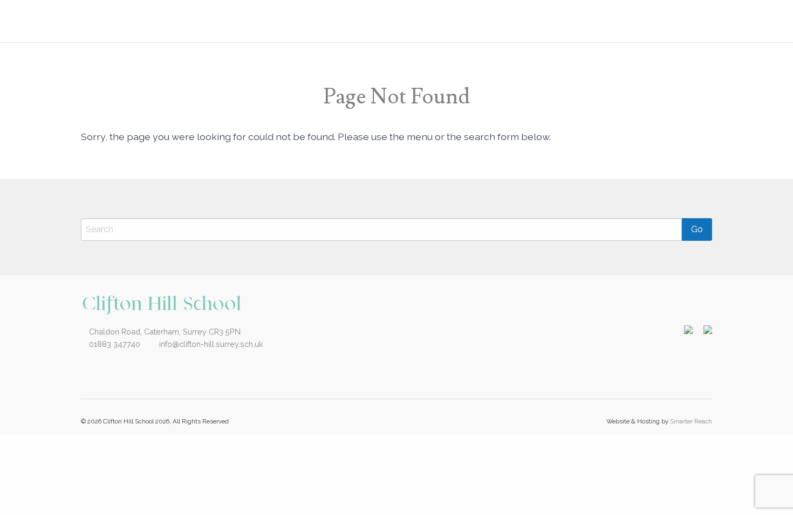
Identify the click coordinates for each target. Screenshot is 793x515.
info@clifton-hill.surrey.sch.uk (210, 344)
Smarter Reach (691, 421)
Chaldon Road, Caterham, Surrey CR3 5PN (164, 331)
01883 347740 (113, 344)
